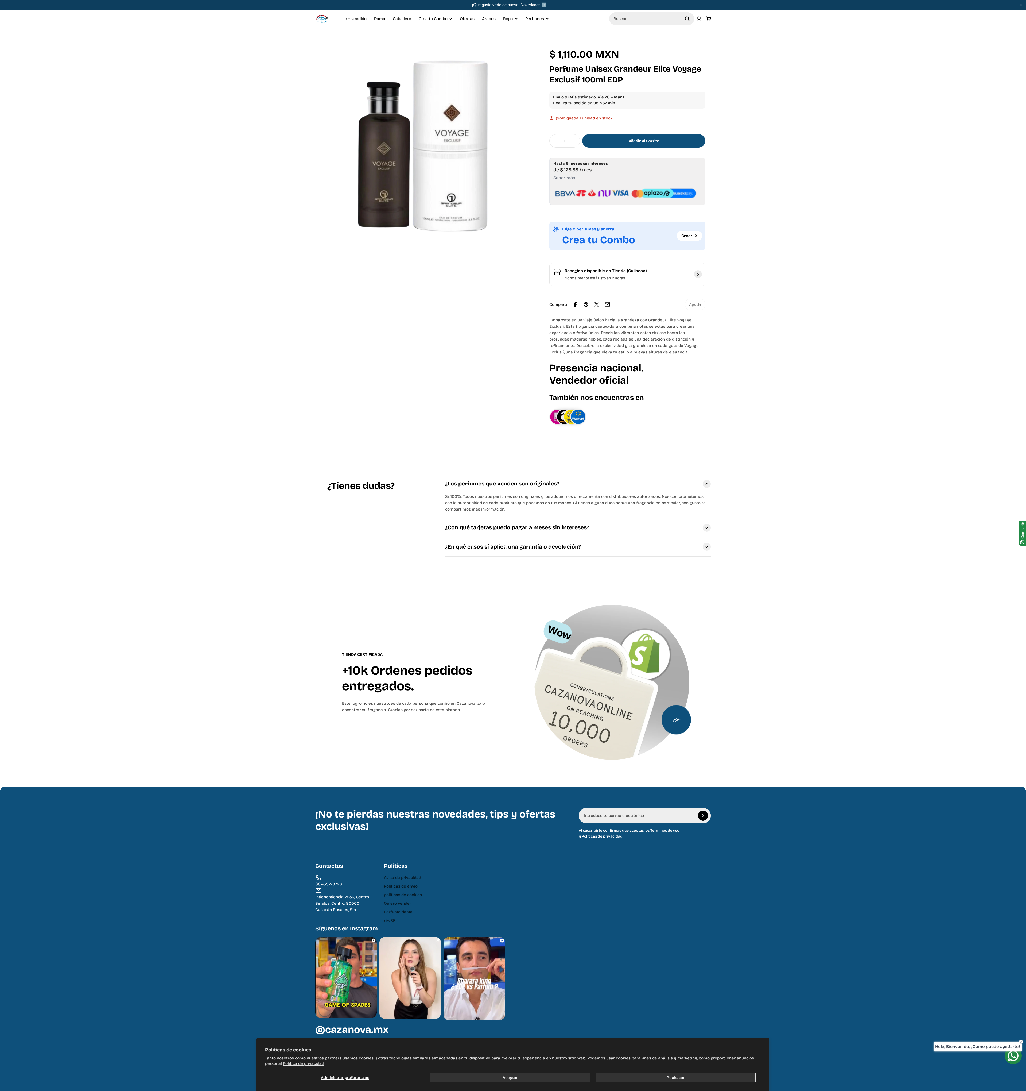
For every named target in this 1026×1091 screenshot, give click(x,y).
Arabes (489, 18)
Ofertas (467, 18)
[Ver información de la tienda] (698, 274)
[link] (695, 304)
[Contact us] (1013, 1055)
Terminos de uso (664, 830)
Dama (379, 18)
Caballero (402, 18)
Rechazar (676, 1077)
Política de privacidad (303, 1063)
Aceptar (510, 1077)
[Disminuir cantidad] (555, 141)
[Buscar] (687, 18)
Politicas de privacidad (602, 836)
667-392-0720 (328, 884)
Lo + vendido (355, 18)
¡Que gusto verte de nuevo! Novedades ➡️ (509, 4)
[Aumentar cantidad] (574, 141)
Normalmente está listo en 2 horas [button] (595, 278)
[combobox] (651, 18)
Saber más (564, 177)
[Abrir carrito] (708, 19)
